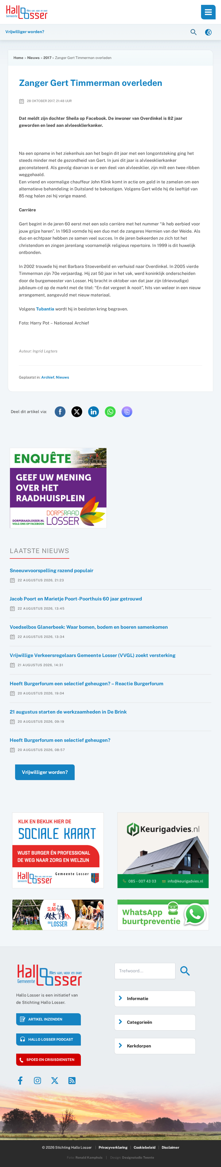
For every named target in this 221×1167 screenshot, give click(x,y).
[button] (194, 32)
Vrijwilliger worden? (45, 772)
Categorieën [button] (139, 1022)
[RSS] (72, 1081)
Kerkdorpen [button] (139, 1046)
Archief (47, 377)
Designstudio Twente (138, 1157)
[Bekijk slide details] (58, 488)
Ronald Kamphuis (88, 1157)
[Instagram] (37, 1081)
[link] (208, 32)
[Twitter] (55, 1081)
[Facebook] (20, 1081)
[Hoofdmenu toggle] (208, 12)
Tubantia (45, 309)
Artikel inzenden (45, 1019)
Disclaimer (170, 1147)
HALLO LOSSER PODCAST (50, 1039)
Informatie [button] (137, 998)
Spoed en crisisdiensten (50, 1060)
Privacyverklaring (113, 1147)
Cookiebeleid (145, 1147)
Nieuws (62, 377)
